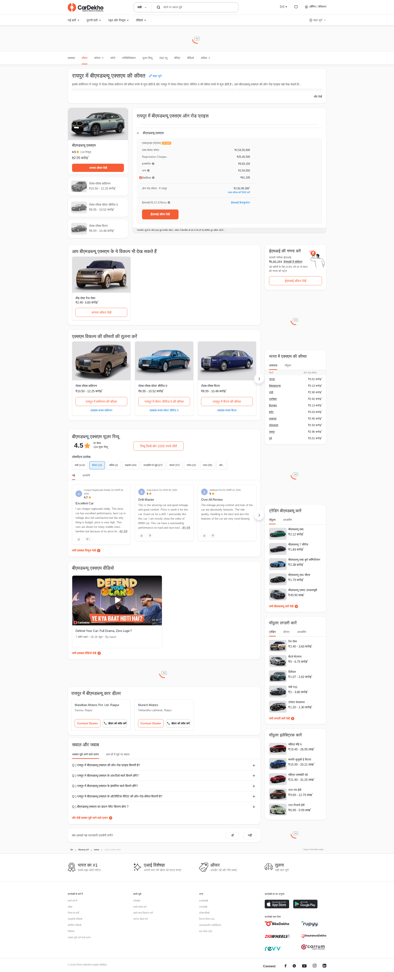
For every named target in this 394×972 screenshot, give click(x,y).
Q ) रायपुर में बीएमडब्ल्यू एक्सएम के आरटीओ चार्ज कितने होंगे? (105, 775)
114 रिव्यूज (85, 152)
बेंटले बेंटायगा (294, 656)
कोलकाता (273, 425)
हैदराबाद (273, 405)
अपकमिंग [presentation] (287, 519)
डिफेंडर (292, 671)
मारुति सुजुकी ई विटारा (299, 759)
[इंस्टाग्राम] (314, 966)
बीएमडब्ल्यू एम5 (296, 529)
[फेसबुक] (285, 966)
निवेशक (71, 931)
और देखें (318, 96)
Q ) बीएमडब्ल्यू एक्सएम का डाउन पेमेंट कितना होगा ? (100, 806)
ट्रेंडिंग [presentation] (272, 632)
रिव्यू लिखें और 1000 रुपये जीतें (158, 446)
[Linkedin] (324, 966)
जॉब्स (70, 906)
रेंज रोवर (292, 641)
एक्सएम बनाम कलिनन (101, 410)
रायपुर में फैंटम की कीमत (227, 401)
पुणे (270, 438)
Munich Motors (148, 705)
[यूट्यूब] (304, 966)
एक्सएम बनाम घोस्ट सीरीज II (164, 410)
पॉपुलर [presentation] (288, 365)
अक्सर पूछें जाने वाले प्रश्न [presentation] (85, 754)
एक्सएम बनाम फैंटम (226, 410)
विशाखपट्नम (275, 385)
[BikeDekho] (277, 924)
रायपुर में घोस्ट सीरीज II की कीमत (164, 401)
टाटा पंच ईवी (294, 789)
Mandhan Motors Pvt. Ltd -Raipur (97, 705)
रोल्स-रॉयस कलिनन (86, 386)
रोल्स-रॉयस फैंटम (210, 386)
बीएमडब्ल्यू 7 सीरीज (298, 544)
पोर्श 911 (293, 687)
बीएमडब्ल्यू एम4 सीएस (299, 574)
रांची (271, 392)
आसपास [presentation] (273, 365)
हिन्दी (282, 6)
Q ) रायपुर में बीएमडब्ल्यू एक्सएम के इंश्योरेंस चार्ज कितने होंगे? (105, 786)
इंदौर (271, 412)
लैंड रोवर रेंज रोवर (85, 298)
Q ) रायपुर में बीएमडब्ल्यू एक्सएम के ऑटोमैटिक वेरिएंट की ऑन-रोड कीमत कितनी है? (117, 796)
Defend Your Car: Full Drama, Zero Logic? (104, 631)
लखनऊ (272, 418)
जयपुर (272, 431)
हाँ (232, 835)
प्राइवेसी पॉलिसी (75, 919)
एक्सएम (71, 58)
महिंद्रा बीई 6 (295, 744)
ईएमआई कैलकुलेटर (240, 202)
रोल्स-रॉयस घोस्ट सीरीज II (152, 386)
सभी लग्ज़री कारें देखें (279, 718)
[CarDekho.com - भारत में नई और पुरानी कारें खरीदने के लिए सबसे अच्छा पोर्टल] (85, 7)
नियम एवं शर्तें (73, 912)
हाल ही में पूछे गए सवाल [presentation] (117, 754)
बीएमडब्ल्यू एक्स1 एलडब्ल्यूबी (302, 590)
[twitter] (294, 966)
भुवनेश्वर (273, 398)
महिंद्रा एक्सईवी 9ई (298, 774)
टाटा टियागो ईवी (296, 805)
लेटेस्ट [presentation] (286, 632)
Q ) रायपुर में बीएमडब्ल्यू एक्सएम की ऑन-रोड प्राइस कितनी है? (106, 765)
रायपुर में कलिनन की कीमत (101, 401)
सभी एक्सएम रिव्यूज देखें (84, 550)
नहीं (250, 835)
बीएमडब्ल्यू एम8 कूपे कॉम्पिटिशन (304, 559)
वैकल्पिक (146, 177)
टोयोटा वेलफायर (296, 702)
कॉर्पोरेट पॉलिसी (74, 925)
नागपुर (272, 379)
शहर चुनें (317, 20)
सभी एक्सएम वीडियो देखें (84, 653)
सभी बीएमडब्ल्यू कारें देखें (281, 606)
